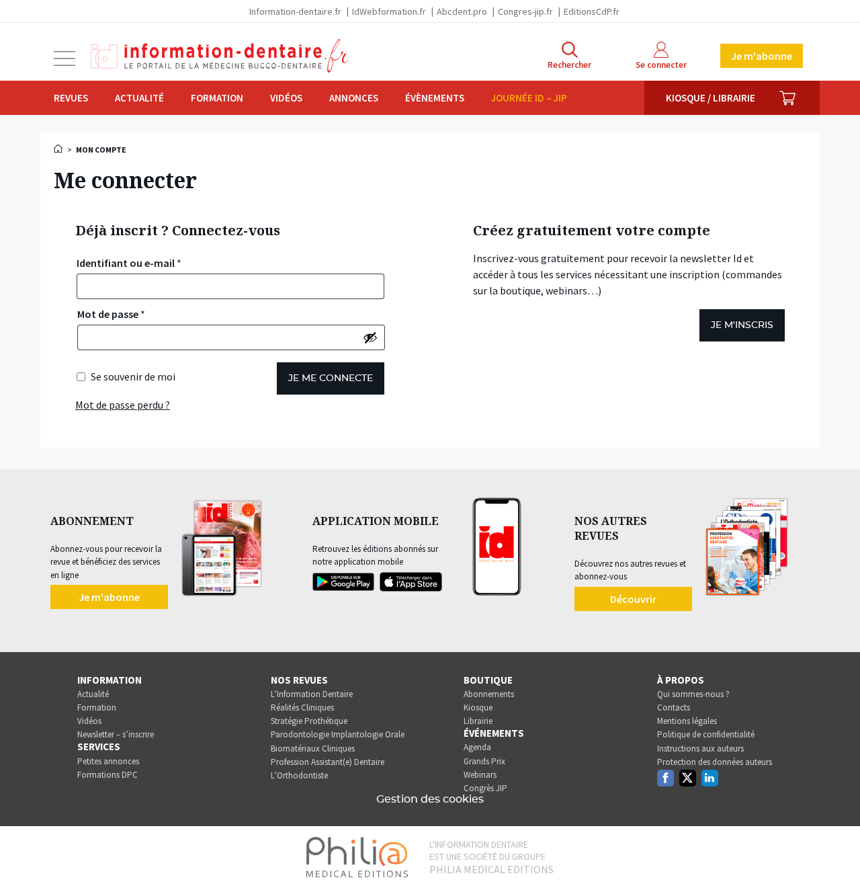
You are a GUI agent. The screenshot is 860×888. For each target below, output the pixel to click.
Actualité (139, 97)
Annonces (353, 97)
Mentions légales (687, 721)
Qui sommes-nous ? (693, 694)
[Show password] (370, 337)
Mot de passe (111, 314)
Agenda (477, 747)
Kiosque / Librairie (710, 97)
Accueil (59, 148)
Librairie (478, 721)
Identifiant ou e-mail (129, 263)
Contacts (673, 707)
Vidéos (286, 97)
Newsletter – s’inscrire (115, 734)
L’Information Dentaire (312, 694)
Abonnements (489, 694)
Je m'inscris (742, 325)
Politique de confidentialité (706, 734)
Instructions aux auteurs (700, 748)
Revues (71, 97)
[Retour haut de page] (835, 853)
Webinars (480, 774)
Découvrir (633, 599)
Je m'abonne (761, 56)
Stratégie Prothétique (309, 721)
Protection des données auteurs (714, 762)
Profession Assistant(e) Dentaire (327, 762)
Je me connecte (330, 378)
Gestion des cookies (430, 799)
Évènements (434, 97)
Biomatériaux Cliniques (313, 748)
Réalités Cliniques (302, 707)
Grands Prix (484, 761)
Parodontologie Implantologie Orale (337, 734)
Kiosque (478, 707)
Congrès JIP (485, 788)
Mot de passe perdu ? (122, 404)
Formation (217, 97)
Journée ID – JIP (529, 97)
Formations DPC (107, 774)
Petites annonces (108, 761)
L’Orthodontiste (299, 775)
